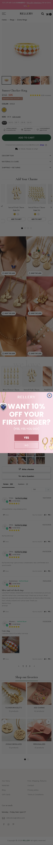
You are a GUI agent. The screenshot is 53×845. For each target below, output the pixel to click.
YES (26, 438)
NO (26, 445)
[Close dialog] (49, 395)
